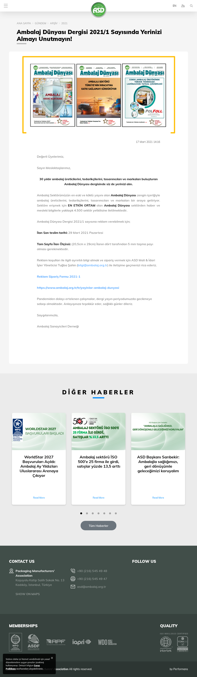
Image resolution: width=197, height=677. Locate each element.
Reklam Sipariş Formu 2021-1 (58, 276)
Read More (39, 497)
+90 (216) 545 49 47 (92, 579)
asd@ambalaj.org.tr (91, 587)
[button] (81, 513)
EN (174, 5)
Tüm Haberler (98, 526)
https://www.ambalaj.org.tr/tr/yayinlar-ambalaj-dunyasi (78, 288)
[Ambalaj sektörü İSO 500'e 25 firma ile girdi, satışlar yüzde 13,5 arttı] (98, 432)
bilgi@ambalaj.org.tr (92, 265)
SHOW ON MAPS (28, 594)
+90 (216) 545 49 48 (92, 571)
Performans (180, 669)
